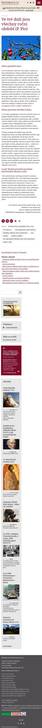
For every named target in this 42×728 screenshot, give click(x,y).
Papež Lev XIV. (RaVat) (33, 705)
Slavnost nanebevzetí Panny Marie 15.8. (11, 619)
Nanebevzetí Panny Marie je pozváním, (21, 8)
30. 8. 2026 (6, 340)
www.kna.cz (20, 212)
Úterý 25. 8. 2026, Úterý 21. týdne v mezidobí (10, 353)
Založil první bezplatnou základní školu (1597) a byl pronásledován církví (9, 431)
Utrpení (5, 236)
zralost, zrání (7, 242)
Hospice (22, 705)
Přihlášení (7, 324)
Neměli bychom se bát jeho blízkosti (16, 278)
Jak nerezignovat (9, 264)
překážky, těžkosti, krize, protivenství (15, 233)
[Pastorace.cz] (10, 3)
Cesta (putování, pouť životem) (25, 230)
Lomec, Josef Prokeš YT (11, 708)
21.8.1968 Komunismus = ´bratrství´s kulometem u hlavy (9, 578)
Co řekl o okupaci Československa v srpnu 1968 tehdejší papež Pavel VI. (10, 538)
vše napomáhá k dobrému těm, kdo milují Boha (19, 239)
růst (32, 233)
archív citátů (29, 10)
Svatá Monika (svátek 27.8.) (9, 389)
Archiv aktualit (7, 646)
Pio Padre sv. (7, 230)
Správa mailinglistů (11, 327)
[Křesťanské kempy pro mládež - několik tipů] (11, 310)
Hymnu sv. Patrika (11, 700)
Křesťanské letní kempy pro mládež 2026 (10, 302)
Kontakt (21, 720)
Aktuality (7, 381)
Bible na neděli (10, 336)
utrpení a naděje (16, 236)
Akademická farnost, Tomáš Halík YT (30, 708)
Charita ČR (16, 705)
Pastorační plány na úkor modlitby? (16, 280)
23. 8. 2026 (13, 340)
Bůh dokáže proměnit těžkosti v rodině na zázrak (21, 283)
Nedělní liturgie (11, 372)
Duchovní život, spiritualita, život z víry (20, 226)
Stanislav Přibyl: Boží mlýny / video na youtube (11, 504)
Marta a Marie (8, 276)
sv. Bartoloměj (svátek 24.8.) (9, 460)
